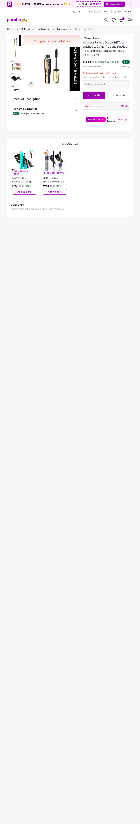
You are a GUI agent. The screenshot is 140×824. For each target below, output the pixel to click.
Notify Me (94, 95)
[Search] (106, 20)
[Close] (130, 4)
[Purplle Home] (14, 20)
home (10, 29)
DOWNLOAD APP (84, 11)
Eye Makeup (43, 29)
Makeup (25, 29)
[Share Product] (30, 84)
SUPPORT (104, 11)
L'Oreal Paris (17, 209)
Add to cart (24, 191)
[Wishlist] (114, 20)
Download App (114, 4)
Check (124, 106)
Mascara (62, 29)
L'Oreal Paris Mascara (52, 209)
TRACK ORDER (124, 11)
